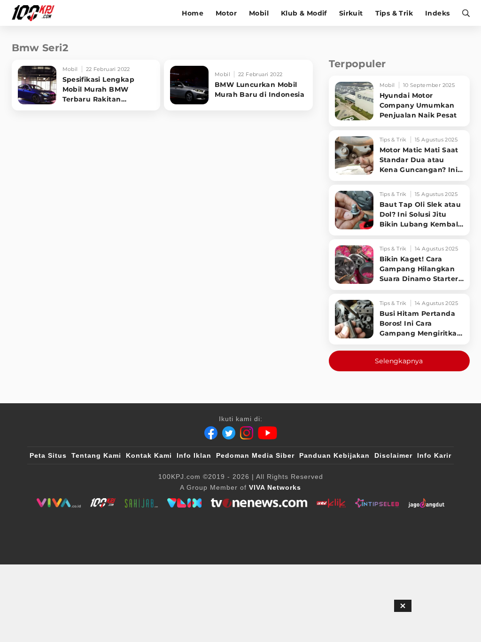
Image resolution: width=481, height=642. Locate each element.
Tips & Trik (394, 13)
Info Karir (434, 455)
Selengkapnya (399, 361)
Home (192, 13)
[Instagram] (246, 432)
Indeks (437, 13)
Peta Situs (48, 455)
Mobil (259, 13)
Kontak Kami (149, 455)
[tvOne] (259, 503)
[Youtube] (267, 432)
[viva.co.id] (58, 503)
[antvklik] (331, 503)
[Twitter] (228, 432)
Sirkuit (351, 13)
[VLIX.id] (184, 503)
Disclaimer (393, 455)
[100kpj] (103, 503)
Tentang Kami (96, 455)
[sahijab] (141, 503)
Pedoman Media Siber (255, 455)
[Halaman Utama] (36, 13)
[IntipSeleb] (377, 503)
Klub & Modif (304, 13)
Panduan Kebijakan (334, 455)
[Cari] (463, 13)
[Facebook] (210, 432)
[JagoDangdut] (426, 503)
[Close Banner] (402, 606)
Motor (226, 13)
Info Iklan (194, 455)
